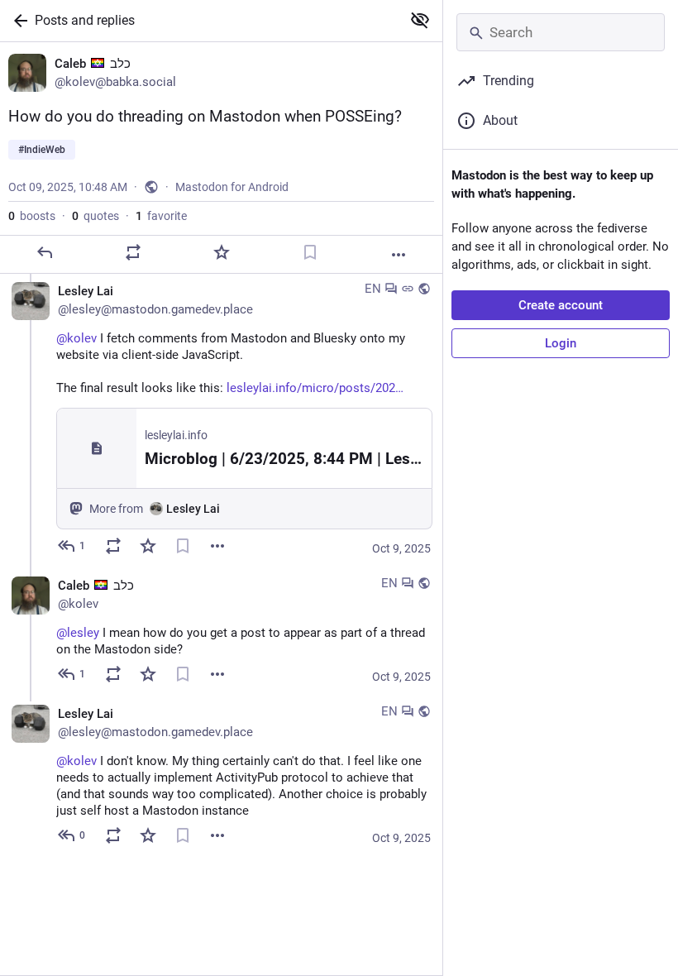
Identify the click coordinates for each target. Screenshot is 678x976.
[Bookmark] (310, 252)
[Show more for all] (420, 20)
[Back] (17, 20)
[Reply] (45, 252)
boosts (31, 215)
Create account (560, 305)
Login (560, 343)
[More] (398, 255)
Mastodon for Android (232, 187)
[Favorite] (222, 252)
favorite (161, 215)
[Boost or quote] (133, 252)
